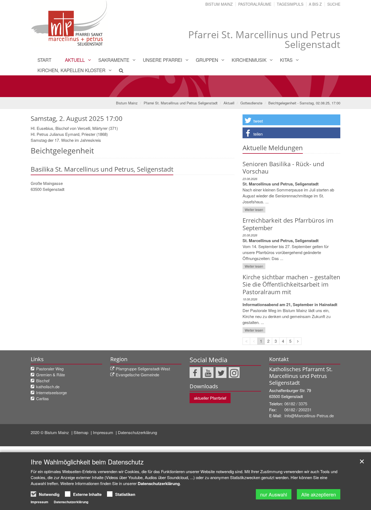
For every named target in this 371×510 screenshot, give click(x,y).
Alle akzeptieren (318, 494)
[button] (291, 119)
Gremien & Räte (50, 374)
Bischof (42, 380)
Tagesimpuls (290, 4)
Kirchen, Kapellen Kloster (71, 70)
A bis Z (315, 4)
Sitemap (81, 432)
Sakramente (113, 59)
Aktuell (75, 59)
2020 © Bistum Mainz (50, 432)
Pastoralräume (254, 4)
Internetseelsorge (51, 392)
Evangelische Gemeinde (137, 374)
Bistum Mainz (219, 4)
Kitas (286, 59)
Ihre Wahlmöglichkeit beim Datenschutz (87, 462)
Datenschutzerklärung (137, 432)
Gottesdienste (251, 102)
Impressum (103, 432)
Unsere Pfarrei (162, 59)
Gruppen (207, 59)
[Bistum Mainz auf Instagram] (234, 372)
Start (44, 59)
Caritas (42, 398)
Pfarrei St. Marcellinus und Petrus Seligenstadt (181, 102)
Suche (333, 4)
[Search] (118, 70)
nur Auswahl (273, 494)
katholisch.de (47, 386)
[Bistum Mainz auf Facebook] (195, 372)
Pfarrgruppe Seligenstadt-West (143, 368)
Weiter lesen (254, 209)
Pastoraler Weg (50, 368)
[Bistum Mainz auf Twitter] (221, 372)
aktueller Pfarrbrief (210, 398)
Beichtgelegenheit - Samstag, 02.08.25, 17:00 (304, 102)
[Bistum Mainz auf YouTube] (208, 372)
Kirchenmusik (249, 59)
